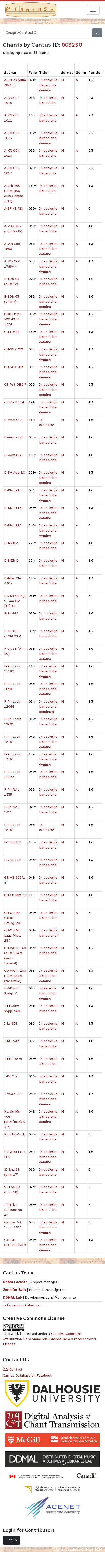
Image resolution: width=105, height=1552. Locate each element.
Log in (11, 1540)
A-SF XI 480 (13, 208)
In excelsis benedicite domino (48, 671)
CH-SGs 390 (13, 349)
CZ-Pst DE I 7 (15, 384)
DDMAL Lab (12, 1297)
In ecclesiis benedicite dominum (48, 706)
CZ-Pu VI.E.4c (15, 402)
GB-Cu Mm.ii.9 (15, 895)
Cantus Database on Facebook (27, 1375)
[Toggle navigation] (93, 10)
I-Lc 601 (10, 1023)
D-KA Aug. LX (14, 472)
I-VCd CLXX (13, 1094)
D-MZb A (11, 543)
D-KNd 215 (12, 490)
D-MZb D (11, 560)
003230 (72, 44)
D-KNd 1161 (13, 508)
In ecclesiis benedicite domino (48, 85)
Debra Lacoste (15, 1282)
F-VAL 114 (12, 860)
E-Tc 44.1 (11, 613)
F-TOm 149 (12, 842)
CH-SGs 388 (13, 367)
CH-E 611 (11, 332)
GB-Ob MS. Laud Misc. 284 (12, 935)
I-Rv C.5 (10, 1076)
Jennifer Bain (15, 1290)
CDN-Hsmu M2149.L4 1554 (12, 319)
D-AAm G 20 (13, 420)
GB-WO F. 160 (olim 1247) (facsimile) (15, 976)
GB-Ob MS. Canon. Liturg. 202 (13, 918)
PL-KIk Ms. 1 (14, 1134)
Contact (15, 1369)
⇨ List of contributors (21, 1305)
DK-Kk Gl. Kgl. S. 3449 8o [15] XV (15, 601)
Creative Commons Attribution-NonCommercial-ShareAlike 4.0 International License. (49, 1339)
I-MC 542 (11, 1041)
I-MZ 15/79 (13, 1059)
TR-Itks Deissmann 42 (13, 1210)
